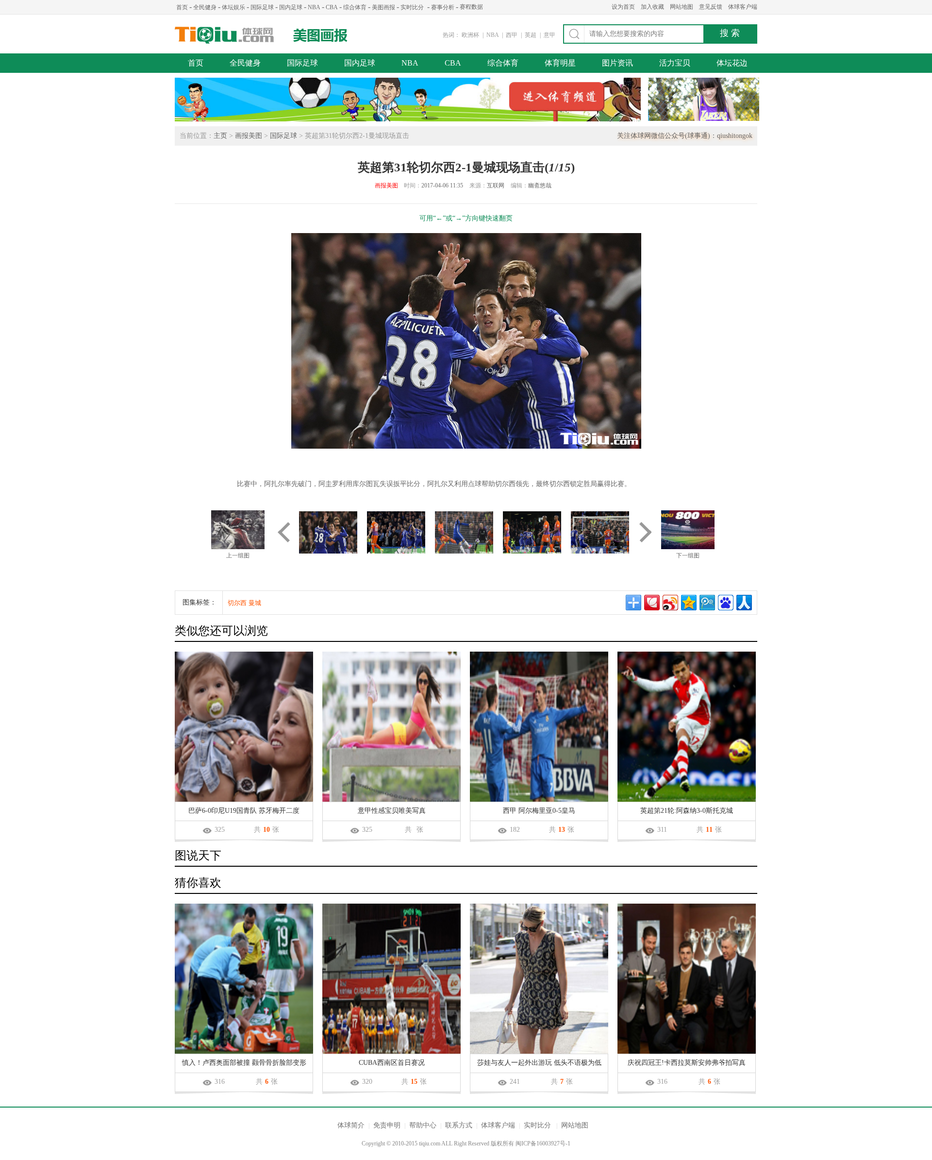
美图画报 (383, 7)
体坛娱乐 (233, 7)
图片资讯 (617, 63)
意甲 (549, 35)
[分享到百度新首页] (725, 602)
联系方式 (458, 1125)
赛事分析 (442, 7)
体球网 (224, 35)
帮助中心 (422, 1125)
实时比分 (412, 7)
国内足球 (290, 7)
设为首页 (623, 6)
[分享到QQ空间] (689, 602)
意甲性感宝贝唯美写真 (392, 810)
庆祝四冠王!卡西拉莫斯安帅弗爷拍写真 (687, 1062)
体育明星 (560, 63)
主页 (220, 135)
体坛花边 (732, 63)
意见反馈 (710, 6)
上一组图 (238, 555)
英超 (531, 35)
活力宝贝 (674, 63)
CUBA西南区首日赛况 (392, 1062)
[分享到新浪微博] (670, 602)
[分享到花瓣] (652, 602)
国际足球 (262, 7)
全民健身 (204, 7)
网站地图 (681, 6)
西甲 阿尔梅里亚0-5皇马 (539, 810)
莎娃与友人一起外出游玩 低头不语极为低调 (539, 1063)
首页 (182, 7)
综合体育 (354, 7)
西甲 (512, 35)
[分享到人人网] (744, 602)
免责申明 (386, 1125)
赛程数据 (471, 6)
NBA (314, 7)
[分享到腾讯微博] (707, 602)
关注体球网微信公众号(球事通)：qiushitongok (684, 135)
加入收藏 (652, 6)
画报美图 (248, 135)
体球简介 (351, 1125)
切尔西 (237, 602)
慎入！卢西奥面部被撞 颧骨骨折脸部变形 (244, 1062)
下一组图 (687, 555)
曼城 (255, 602)
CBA (332, 7)
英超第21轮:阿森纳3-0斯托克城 (686, 810)
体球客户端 (742, 6)
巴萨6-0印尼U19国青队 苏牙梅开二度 (244, 810)
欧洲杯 (470, 35)
